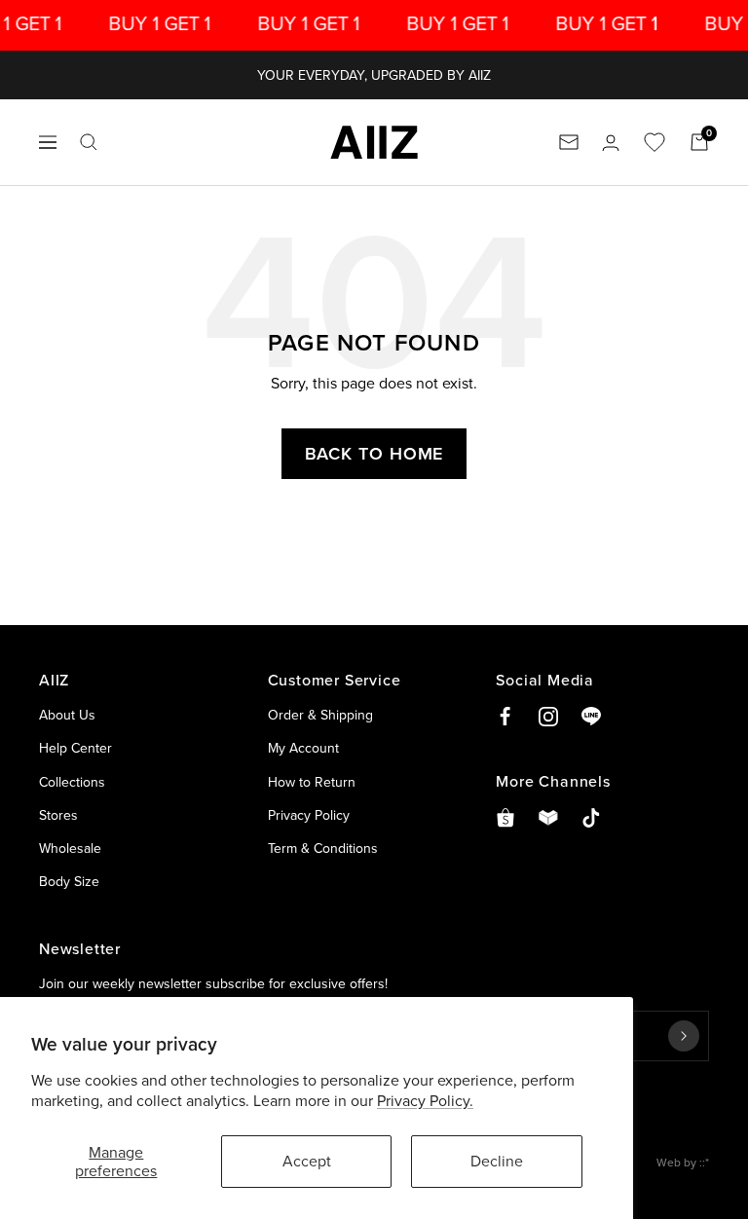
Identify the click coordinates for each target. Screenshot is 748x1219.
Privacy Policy (309, 815)
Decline (496, 1160)
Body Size (69, 881)
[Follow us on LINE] (591, 716)
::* (704, 1162)
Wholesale (70, 848)
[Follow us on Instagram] (548, 716)
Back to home (374, 453)
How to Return (311, 782)
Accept (306, 1160)
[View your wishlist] (654, 142)
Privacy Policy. (425, 1100)
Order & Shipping (320, 714)
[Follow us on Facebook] (505, 716)
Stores (58, 815)
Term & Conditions (323, 848)
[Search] (88, 142)
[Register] (683, 1036)
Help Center (75, 747)
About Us (67, 714)
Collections (72, 782)
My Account (303, 747)
